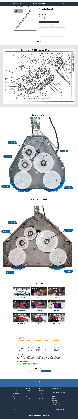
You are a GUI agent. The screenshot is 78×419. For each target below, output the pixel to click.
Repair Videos (28, 398)
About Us (40, 396)
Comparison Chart (29, 396)
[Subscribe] (29, 409)
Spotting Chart (28, 393)
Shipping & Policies (42, 390)
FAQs (14, 398)
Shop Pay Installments (17, 395)
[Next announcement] (52, 1)
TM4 (43, 14)
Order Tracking (41, 395)
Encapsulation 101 (29, 390)
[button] (14, 4)
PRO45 (53, 14)
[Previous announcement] (26, 1)
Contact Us (15, 390)
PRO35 (49, 14)
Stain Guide (28, 395)
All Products (15, 6)
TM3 (40, 14)
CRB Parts (19, 6)
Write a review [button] (46, 371)
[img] (39, 337)
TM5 (46, 14)
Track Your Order (16, 393)
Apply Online (36, 383)
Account (40, 393)
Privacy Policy (15, 396)
